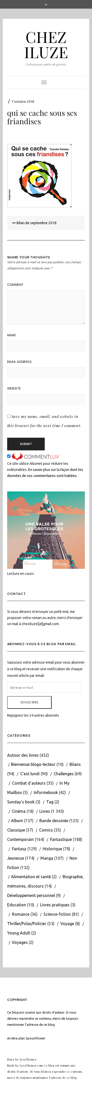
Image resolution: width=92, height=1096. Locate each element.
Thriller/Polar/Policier (26, 923)
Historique (52, 848)
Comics (46, 830)
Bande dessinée (53, 820)
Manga (46, 858)
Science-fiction (57, 914)
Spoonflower (35, 1038)
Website (14, 388)
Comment (15, 284)
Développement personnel (31, 895)
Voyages (20, 942)
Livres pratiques (55, 905)
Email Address (19, 362)
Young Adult (18, 933)
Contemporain (20, 839)
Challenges (64, 773)
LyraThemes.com (31, 1065)
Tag (49, 802)
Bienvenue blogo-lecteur (33, 764)
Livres (44, 811)
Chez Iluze (46, 44)
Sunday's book (20, 802)
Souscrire (29, 702)
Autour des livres (23, 755)
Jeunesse (15, 858)
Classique (16, 830)
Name (11, 335)
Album (17, 820)
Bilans (75, 764)
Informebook (46, 792)
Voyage (67, 923)
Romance (20, 914)
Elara (11, 1059)
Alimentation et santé (31, 876)
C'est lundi (30, 773)
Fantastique (61, 839)
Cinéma (19, 811)
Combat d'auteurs (28, 783)
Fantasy (19, 848)
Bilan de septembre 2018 (36, 223)
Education (16, 905)
